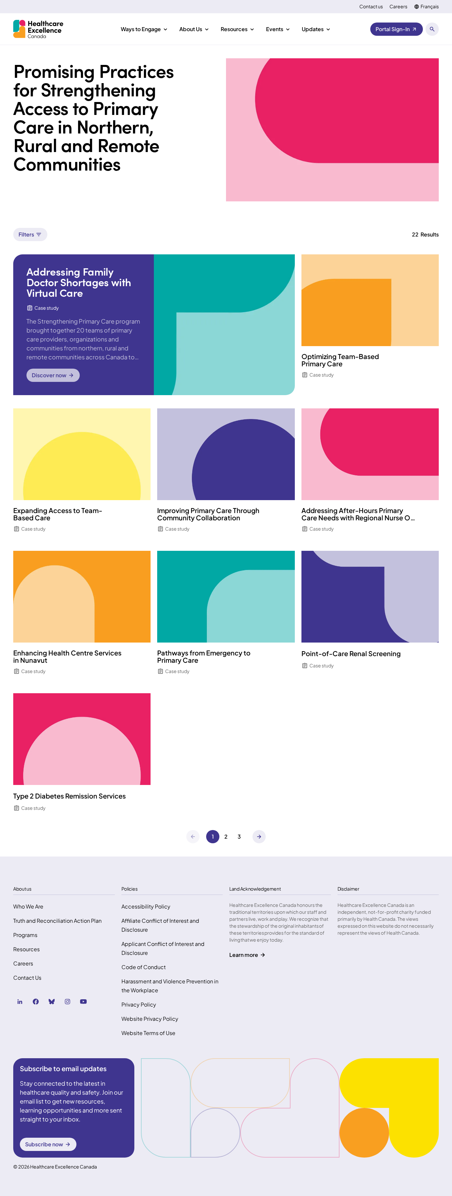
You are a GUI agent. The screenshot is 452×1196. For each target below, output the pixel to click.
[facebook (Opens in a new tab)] (35, 1001)
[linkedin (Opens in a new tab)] (19, 1001)
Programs (25, 934)
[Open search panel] (432, 29)
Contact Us (27, 977)
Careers (398, 6)
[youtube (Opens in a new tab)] (83, 1001)
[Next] (259, 836)
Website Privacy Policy (149, 1018)
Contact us (371, 6)
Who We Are (28, 906)
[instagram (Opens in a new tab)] (67, 1001)
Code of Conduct (143, 966)
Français (430, 6)
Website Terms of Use (148, 1032)
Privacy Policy (138, 1004)
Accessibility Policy (145, 906)
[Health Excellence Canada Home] (38, 29)
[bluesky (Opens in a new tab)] (51, 1001)
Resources (26, 949)
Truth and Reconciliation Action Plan (57, 920)
